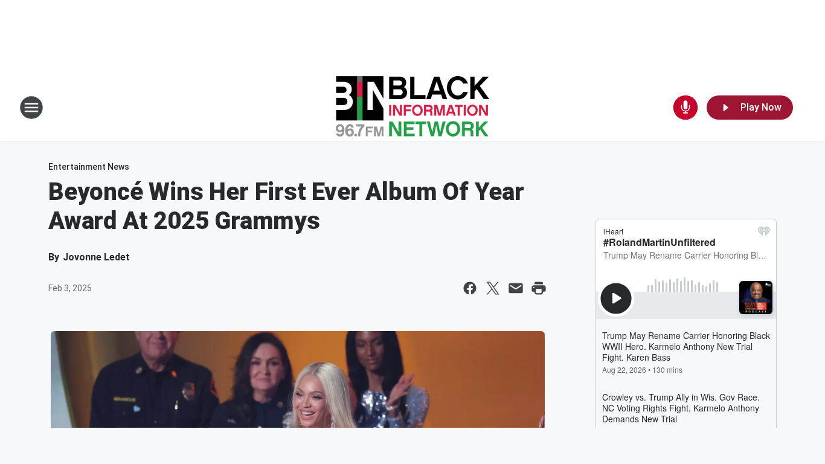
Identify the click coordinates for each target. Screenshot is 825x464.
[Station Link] (412, 107)
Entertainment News (88, 167)
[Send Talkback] (685, 107)
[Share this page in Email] (515, 288)
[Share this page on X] (492, 288)
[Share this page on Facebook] (469, 288)
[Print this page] (538, 288)
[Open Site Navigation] (31, 107)
